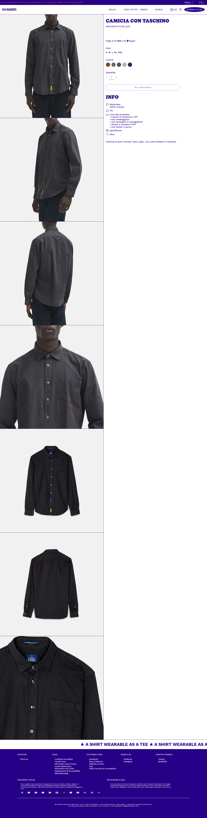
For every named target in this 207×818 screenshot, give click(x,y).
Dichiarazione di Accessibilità (67, 771)
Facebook (128, 759)
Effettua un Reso (96, 764)
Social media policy (63, 766)
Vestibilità (162, 762)
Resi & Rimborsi (96, 762)
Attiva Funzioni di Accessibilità (102, 769)
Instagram (128, 762)
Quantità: (111, 72)
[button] (194, 9)
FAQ (91, 766)
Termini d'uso (60, 762)
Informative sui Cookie (64, 769)
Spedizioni (93, 759)
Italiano (188, 2)
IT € (200, 2)
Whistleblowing (61, 773)
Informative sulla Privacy (65, 764)
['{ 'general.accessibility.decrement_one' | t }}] (107, 77)
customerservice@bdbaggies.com (124, 806)
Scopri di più (166, 787)
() (175, 9)
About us (24, 759)
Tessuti (161, 759)
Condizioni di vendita (64, 759)
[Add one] (116, 77)
